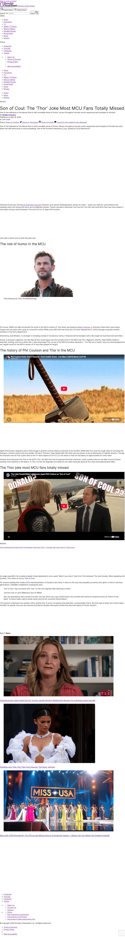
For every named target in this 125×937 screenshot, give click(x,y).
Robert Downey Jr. (85, 327)
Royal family (8, 33)
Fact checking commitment (18, 914)
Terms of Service (14, 59)
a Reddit (29, 576)
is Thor (64, 129)
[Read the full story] (58, 696)
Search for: (4, 13)
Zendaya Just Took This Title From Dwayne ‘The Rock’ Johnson (27, 767)
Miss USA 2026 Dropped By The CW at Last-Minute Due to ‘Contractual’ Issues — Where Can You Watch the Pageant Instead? (55, 835)
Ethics (9, 912)
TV (5, 24)
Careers (10, 910)
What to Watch (9, 29)
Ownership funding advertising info (21, 919)
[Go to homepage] (8, 890)
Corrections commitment (17, 917)
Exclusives (8, 22)
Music (6, 36)
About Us (11, 57)
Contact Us (11, 908)
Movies (6, 38)
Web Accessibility (14, 66)
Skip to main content (8, 1)
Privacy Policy (12, 62)
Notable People (10, 31)
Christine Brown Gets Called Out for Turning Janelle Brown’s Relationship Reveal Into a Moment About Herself (47, 700)
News (6, 20)
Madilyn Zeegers (9, 115)
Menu (2, 15)
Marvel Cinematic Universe (30, 205)
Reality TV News (10, 26)
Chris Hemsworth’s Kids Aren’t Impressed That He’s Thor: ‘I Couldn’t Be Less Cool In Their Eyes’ (37, 547)
